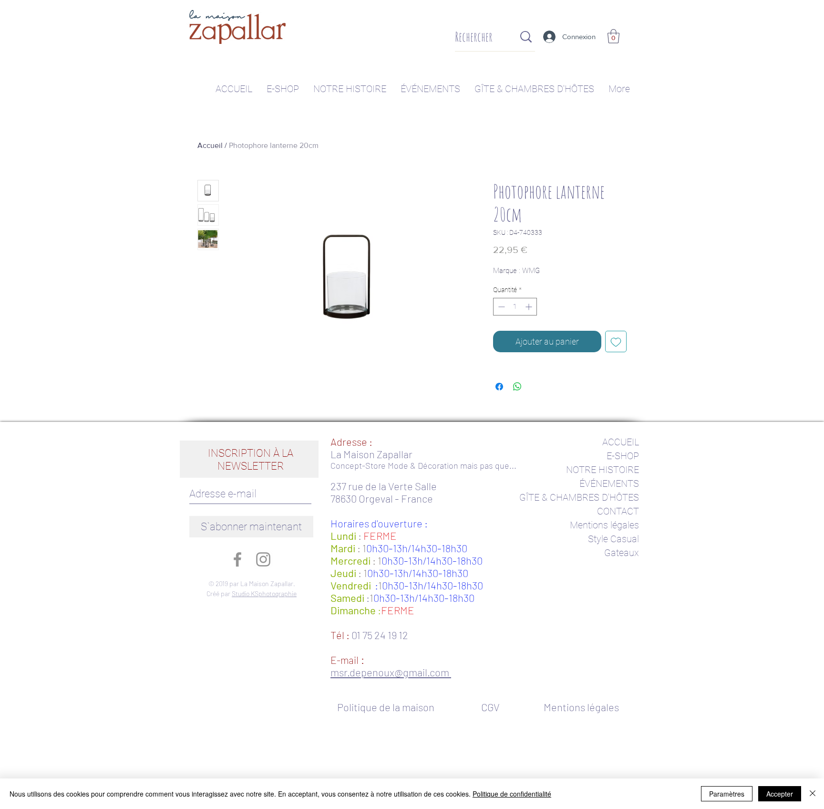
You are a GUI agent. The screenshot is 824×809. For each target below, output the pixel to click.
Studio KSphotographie (264, 593)
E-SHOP (623, 456)
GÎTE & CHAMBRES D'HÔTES (579, 497)
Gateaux (621, 552)
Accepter (779, 793)
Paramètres (726, 793)
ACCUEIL (620, 442)
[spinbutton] (515, 306)
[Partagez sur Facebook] (499, 386)
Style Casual (613, 539)
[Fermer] (812, 793)
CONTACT (618, 511)
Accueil (210, 145)
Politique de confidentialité (512, 793)
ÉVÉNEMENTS (609, 483)
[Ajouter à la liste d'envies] (616, 341)
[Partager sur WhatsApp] (517, 386)
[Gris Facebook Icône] (237, 559)
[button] (613, 36)
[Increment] (530, 306)
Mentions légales (604, 525)
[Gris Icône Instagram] (263, 559)
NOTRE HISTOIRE (602, 469)
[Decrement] (500, 306)
